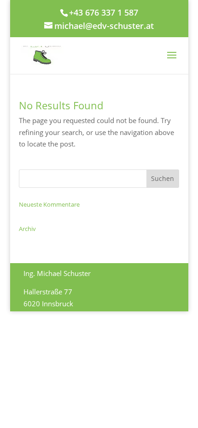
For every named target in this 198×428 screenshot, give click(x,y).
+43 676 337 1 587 (103, 12)
